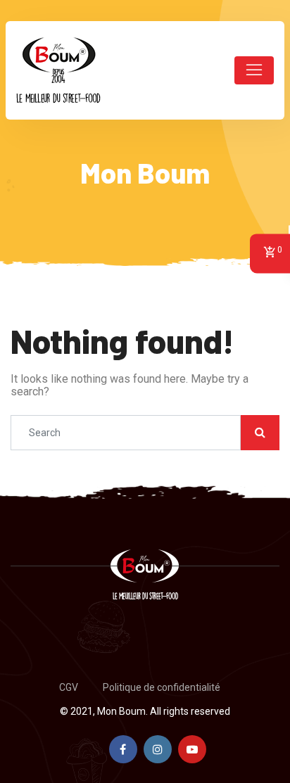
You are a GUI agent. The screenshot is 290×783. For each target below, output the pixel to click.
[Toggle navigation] (254, 70)
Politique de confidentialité (161, 687)
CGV (68, 687)
